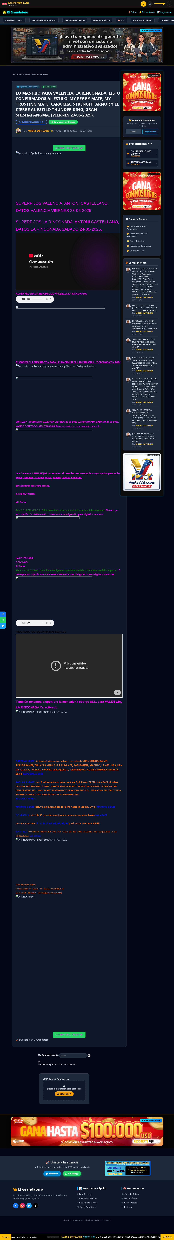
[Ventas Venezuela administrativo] (142, 191)
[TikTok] (35, 1205)
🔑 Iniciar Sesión (147, 12)
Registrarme (150, 132)
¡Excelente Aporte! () (33, 122)
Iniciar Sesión (64, 1093)
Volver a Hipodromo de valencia (32, 74)
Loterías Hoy (85, 1194)
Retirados (128, 1207)
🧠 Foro (121, 20)
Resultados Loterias (14, 20)
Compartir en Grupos (64, 122)
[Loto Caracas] (142, 472)
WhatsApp (73, 1173)
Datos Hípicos (131, 1198)
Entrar (133, 131)
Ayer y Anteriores (88, 1207)
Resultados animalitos (75, 20)
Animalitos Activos (88, 1198)
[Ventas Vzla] (142, 92)
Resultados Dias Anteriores (44, 20)
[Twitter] (29, 1205)
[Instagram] (22, 1205)
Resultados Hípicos (101, 20)
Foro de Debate (132, 1194)
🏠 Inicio (132, 12)
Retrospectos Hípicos (142, 20)
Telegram (53, 1173)
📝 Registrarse (164, 12)
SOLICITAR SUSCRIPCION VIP (69, 148)
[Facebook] (15, 1205)
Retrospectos (130, 1202)
